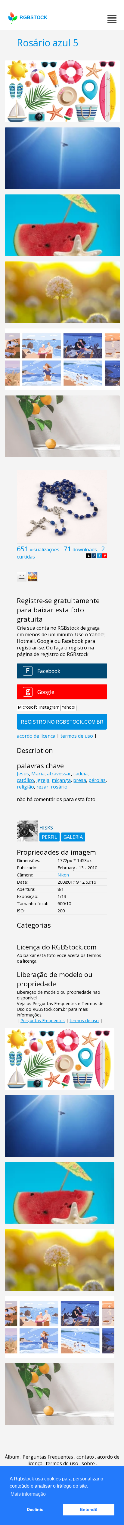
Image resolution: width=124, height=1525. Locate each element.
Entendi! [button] (89, 1509)
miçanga (61, 780)
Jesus (23, 773)
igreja (42, 780)
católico (25, 780)
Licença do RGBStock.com (57, 947)
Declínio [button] (35, 1509)
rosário (59, 786)
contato (85, 1457)
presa (79, 780)
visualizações (44, 549)
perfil (49, 837)
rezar (42, 786)
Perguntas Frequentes (42, 1020)
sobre (88, 1463)
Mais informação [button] (28, 1494)
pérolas (97, 780)
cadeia (80, 773)
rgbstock (34, 17)
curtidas (26, 556)
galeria (73, 837)
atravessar (59, 773)
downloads (85, 549)
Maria (38, 773)
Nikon (63, 875)
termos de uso (84, 1020)
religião (25, 786)
